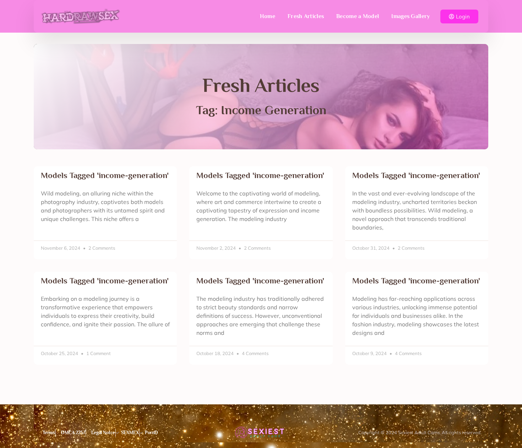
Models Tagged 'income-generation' (105, 175)
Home (267, 16)
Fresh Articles (306, 16)
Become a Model (357, 16)
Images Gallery (410, 16)
